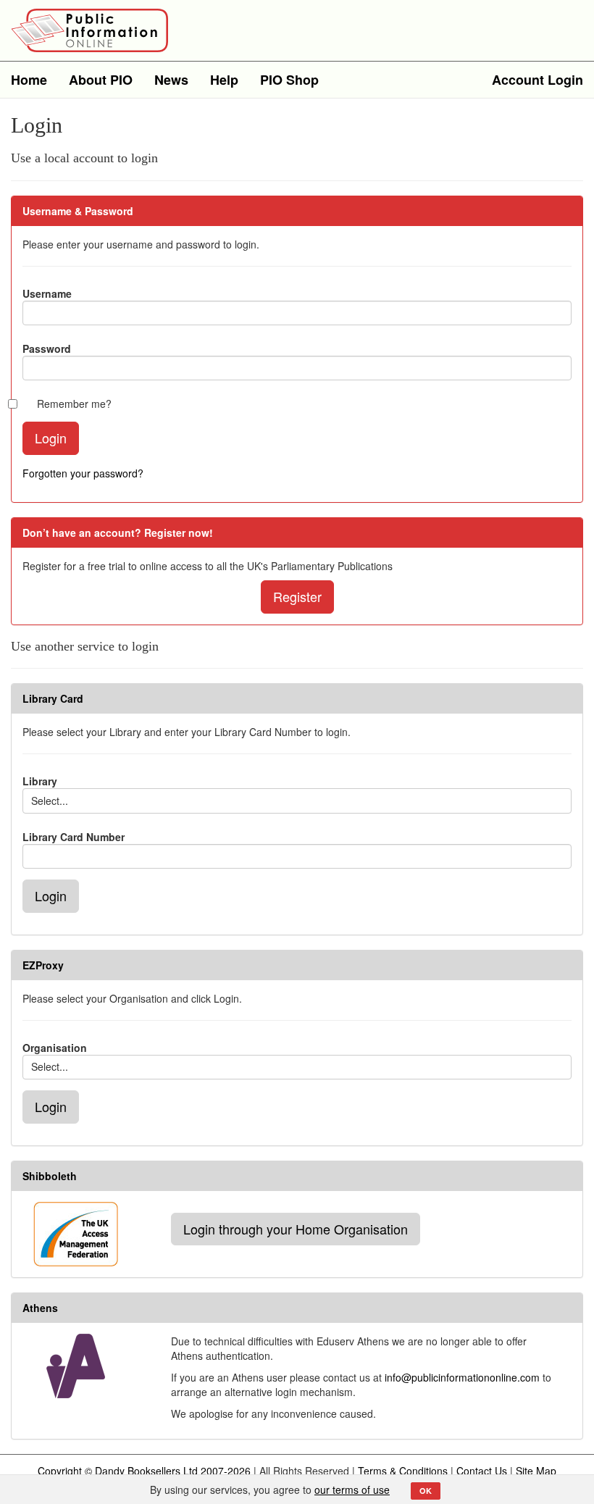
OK (425, 1490)
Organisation (54, 1047)
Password (46, 348)
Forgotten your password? (82, 473)
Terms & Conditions (403, 1470)
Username (47, 293)
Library (39, 781)
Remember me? (74, 403)
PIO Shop (289, 79)
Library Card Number (73, 837)
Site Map (536, 1470)
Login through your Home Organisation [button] (295, 1228)
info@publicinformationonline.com (462, 1377)
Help (224, 79)
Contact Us (481, 1470)
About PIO (101, 79)
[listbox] (297, 800)
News (171, 79)
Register (297, 596)
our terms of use (352, 1489)
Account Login (537, 79)
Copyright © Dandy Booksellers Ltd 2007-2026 (144, 1470)
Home (29, 79)
